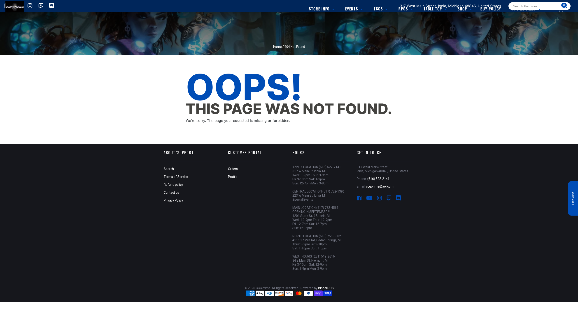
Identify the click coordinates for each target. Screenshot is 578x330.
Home (277, 47)
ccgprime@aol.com (380, 186)
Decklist (573, 198)
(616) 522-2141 (378, 179)
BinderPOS (326, 288)
